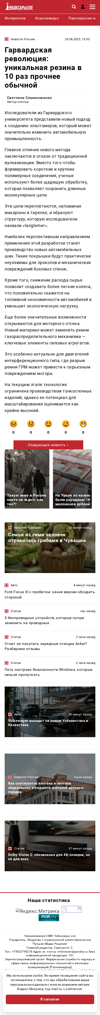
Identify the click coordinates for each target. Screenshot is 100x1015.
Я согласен (50, 999)
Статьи (16, 611)
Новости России (23, 39)
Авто (14, 585)
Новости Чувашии (27, 527)
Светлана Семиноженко (29, 97)
